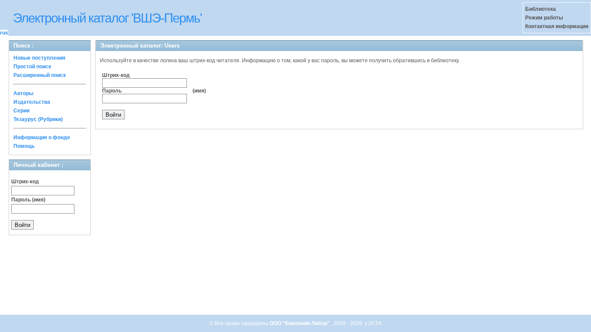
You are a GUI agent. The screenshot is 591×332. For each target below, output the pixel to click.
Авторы (23, 93)
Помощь (24, 146)
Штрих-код (25, 182)
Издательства (31, 102)
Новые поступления (39, 58)
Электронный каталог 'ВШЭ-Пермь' (107, 18)
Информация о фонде (41, 137)
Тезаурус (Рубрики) (38, 119)
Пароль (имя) (28, 200)
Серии (21, 111)
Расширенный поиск (39, 75)
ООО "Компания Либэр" (300, 323)
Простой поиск (32, 67)
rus (4, 33)
